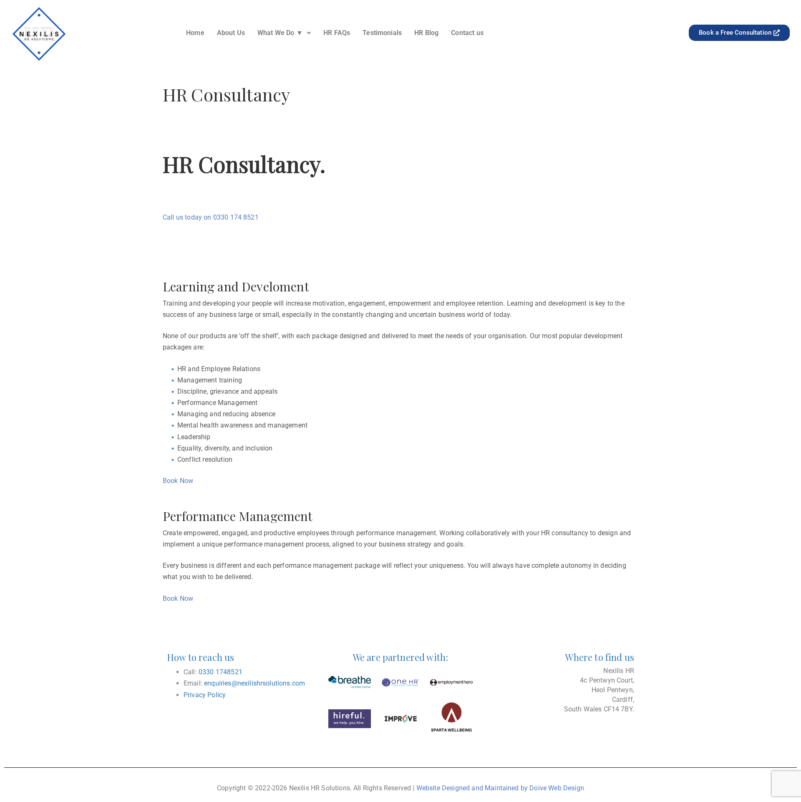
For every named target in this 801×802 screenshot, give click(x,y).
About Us (231, 33)
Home (195, 33)
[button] (284, 33)
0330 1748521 (220, 672)
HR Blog (426, 33)
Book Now (178, 481)
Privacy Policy (205, 695)
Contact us (467, 33)
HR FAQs (336, 33)
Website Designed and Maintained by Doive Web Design (500, 788)
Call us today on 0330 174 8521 (211, 217)
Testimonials (382, 33)
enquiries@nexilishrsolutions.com (254, 683)
